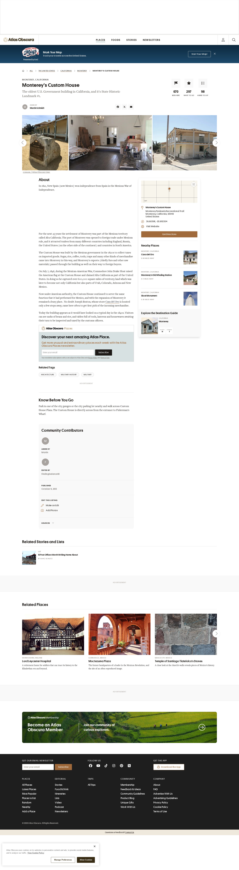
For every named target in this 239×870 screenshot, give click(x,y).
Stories (58, 785)
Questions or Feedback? (119, 832)
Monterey (163, 321)
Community (128, 779)
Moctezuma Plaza (100, 661)
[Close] (95, 846)
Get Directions (169, 234)
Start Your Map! (199, 54)
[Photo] (190, 257)
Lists (57, 798)
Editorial (60, 779)
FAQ (155, 789)
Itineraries (60, 794)
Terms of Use (105, 358)
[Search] (234, 40)
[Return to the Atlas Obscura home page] (19, 40)
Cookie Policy (160, 807)
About (156, 785)
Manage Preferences (63, 860)
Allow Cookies (86, 860)
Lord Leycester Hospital (36, 661)
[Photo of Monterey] (149, 325)
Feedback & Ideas (131, 789)
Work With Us (128, 807)
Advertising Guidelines (165, 798)
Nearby (26, 807)
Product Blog (127, 798)
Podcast (59, 807)
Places (26, 779)
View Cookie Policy (36, 853)
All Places (27, 785)
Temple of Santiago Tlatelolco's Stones (178, 661)
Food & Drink (61, 789)
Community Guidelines (133, 794)
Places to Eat (29, 798)
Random (27, 802)
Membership (127, 785)
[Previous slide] (23, 143)
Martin (44, 452)
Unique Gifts (127, 802)
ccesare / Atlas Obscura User (36, 172)
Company (159, 779)
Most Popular (29, 794)
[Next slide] (216, 143)
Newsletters (61, 811)
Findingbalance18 (50, 474)
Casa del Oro (112, 302)
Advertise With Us (162, 794)
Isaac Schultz (46, 558)
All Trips (92, 785)
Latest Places (29, 789)
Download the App (171, 767)
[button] (176, 83)
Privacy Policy (92, 358)
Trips (91, 779)
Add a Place (28, 811)
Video (58, 802)
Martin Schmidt (37, 108)
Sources (45, 523)
